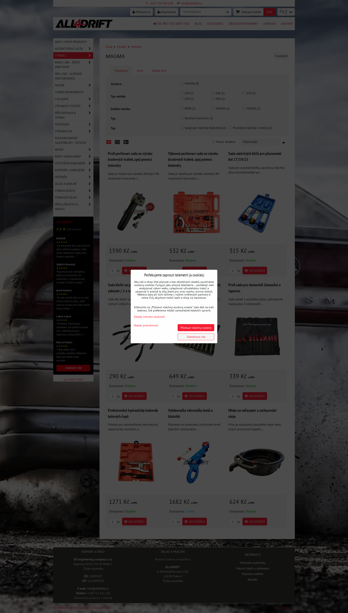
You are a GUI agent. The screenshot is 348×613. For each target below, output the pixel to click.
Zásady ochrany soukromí (149, 316)
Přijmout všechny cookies (195, 328)
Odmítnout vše (196, 337)
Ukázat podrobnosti (146, 325)
